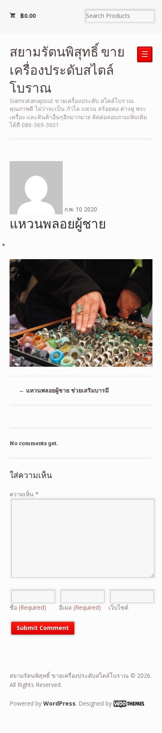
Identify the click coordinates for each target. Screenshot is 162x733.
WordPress (59, 703)
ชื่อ (28, 607)
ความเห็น (24, 494)
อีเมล (80, 607)
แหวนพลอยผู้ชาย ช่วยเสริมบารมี (64, 390)
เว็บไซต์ (118, 607)
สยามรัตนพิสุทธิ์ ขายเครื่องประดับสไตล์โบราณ (67, 69)
